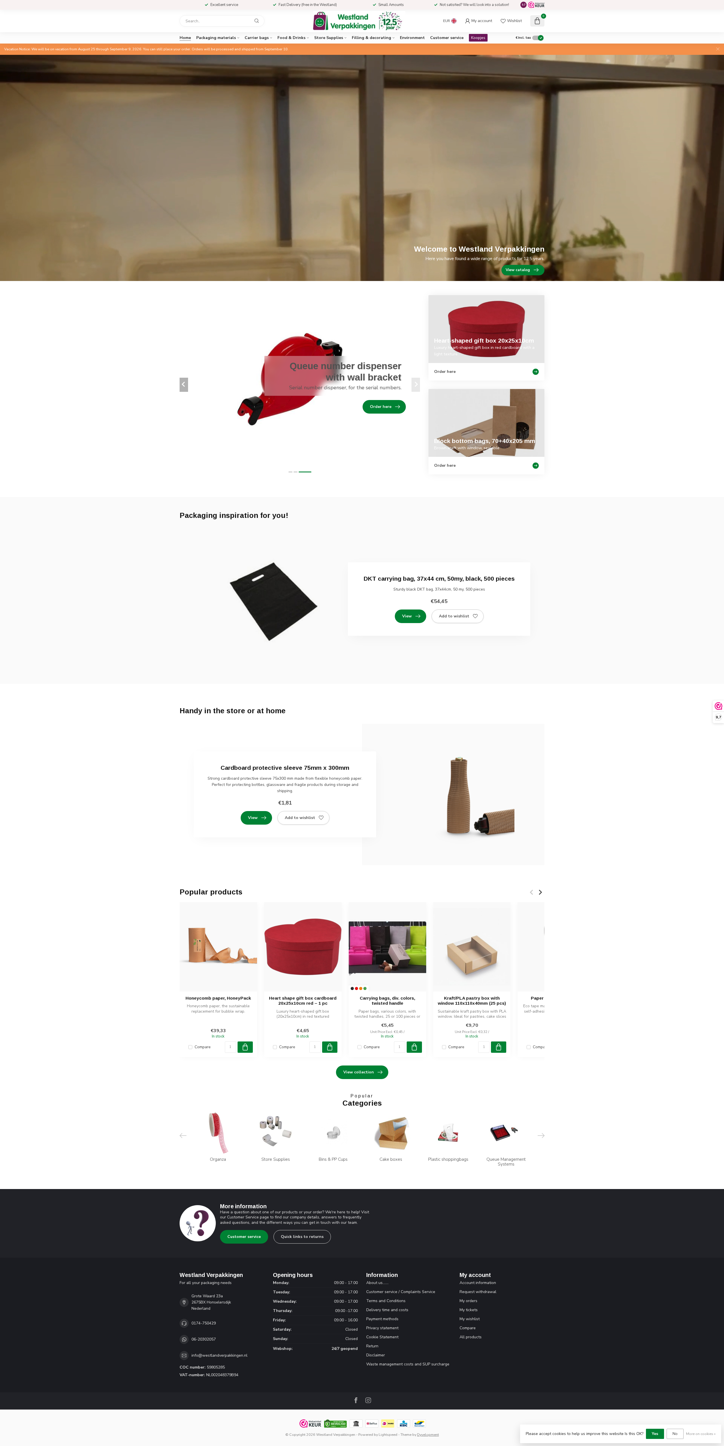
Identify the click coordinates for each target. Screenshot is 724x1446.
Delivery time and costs (387, 1310)
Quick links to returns (302, 1236)
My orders (468, 1301)
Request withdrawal (478, 1291)
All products (471, 1337)
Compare (203, 1047)
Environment (412, 37)
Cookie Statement (382, 1337)
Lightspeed (388, 1434)
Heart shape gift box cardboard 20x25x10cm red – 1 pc (303, 1001)
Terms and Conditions (386, 1301)
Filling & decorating (371, 37)
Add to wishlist (454, 616)
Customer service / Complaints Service (400, 1291)
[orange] (360, 988)
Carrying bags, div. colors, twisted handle (387, 1001)
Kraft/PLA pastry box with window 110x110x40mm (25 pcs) (472, 1001)
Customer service (447, 37)
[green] (365, 988)
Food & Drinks (291, 37)
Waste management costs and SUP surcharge (407, 1364)
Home (185, 37)
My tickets (469, 1310)
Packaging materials (216, 37)
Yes (655, 1433)
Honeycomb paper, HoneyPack (218, 998)
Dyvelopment (428, 1434)
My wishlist (470, 1319)
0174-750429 (203, 1323)
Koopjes (478, 37)
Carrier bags (257, 37)
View (407, 616)
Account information (478, 1282)
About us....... (377, 1282)
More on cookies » (701, 1433)
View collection (358, 1072)
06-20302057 (203, 1339)
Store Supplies (328, 37)
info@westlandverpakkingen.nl (219, 1355)
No (675, 1433)
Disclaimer (375, 1355)
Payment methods (382, 1319)
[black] (352, 988)
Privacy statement (382, 1328)
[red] (356, 988)
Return (372, 1346)
